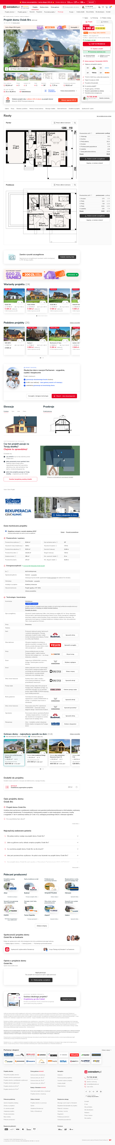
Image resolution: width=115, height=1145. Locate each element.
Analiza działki (80, 12)
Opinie (32, 1106)
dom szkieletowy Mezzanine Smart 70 (57, 756)
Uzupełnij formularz (68, 999)
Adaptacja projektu (9, 1111)
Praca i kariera (88, 1115)
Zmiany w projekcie (9, 1106)
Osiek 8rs (16, 16)
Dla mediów (87, 1118)
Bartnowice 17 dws (55, 343)
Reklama (86, 1112)
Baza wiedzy (7, 1117)
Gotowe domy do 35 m (37, 1078)
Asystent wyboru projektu (65, 1080)
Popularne (39, 12)
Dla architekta (90, 12)
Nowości (32, 12)
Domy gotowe (55, 7)
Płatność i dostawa (63, 1108)
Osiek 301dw (31, 304)
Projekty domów (9, 16)
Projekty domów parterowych (12, 1077)
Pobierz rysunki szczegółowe (96, 159)
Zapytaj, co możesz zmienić (95, 163)
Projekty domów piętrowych (12, 1083)
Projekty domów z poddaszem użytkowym (16, 1080)
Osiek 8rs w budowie (13, 937)
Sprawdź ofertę (70, 635)
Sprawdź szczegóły (70, 645)
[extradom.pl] (11, 7)
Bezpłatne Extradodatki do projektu (67, 1106)
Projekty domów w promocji (38, 1103)
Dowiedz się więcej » (31, 610)
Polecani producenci (9, 1119)
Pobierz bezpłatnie (67, 257)
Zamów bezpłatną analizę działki (20, 479)
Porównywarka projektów (65, 1078)
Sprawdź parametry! (70, 708)
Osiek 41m (8, 304)
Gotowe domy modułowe (38, 1075)
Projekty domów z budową (38, 1094)
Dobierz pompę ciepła (70, 689)
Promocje (60, 12)
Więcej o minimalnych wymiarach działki (60, 477)
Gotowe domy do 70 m (37, 1080)
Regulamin (60, 1114)
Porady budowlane (9, 1114)
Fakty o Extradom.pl (36, 1111)
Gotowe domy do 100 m (38, 1083)
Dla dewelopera (100, 12)
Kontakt (108, 12)
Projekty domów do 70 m (11, 1089)
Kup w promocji (98, 44)
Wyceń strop (70, 654)
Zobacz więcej (70, 671)
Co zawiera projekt (9, 1108)
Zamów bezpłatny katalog (11, 1103)
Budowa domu (44, 7)
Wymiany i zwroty (63, 1111)
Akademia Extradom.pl (37, 1108)
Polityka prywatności (63, 1117)
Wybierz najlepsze (70, 662)
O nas (86, 1104)
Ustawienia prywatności (64, 1119)
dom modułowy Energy (36, 755)
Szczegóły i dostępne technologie (38, 396)
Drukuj (62, 532)
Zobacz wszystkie (75, 323)
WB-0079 (8, 343)
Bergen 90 (13, 756)
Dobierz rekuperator (70, 724)
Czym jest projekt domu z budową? (40, 1091)
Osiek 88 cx (53, 304)
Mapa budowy (61, 1086)
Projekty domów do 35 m (11, 1086)
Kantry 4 (29, 343)
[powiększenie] (75, 123)
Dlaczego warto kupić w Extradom (67, 1103)
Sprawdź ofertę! (70, 680)
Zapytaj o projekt (98, 49)
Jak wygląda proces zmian (104, 116)
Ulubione (60, 1075)
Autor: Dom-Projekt (9, 489)
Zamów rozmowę (104, 98)
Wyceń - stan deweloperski (65, 396)
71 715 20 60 (89, 6)
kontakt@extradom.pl (93, 1084)
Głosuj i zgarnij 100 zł (68, 100)
